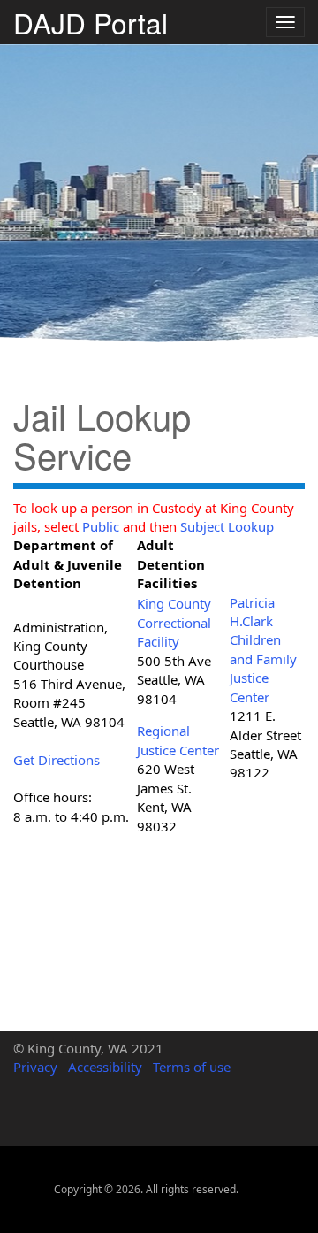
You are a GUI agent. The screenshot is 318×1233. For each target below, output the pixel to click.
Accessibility (105, 1067)
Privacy (35, 1067)
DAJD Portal (90, 20)
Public (100, 526)
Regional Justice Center (178, 740)
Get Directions (56, 760)
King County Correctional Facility (174, 622)
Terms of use (192, 1067)
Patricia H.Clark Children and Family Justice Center (263, 650)
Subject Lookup (227, 526)
